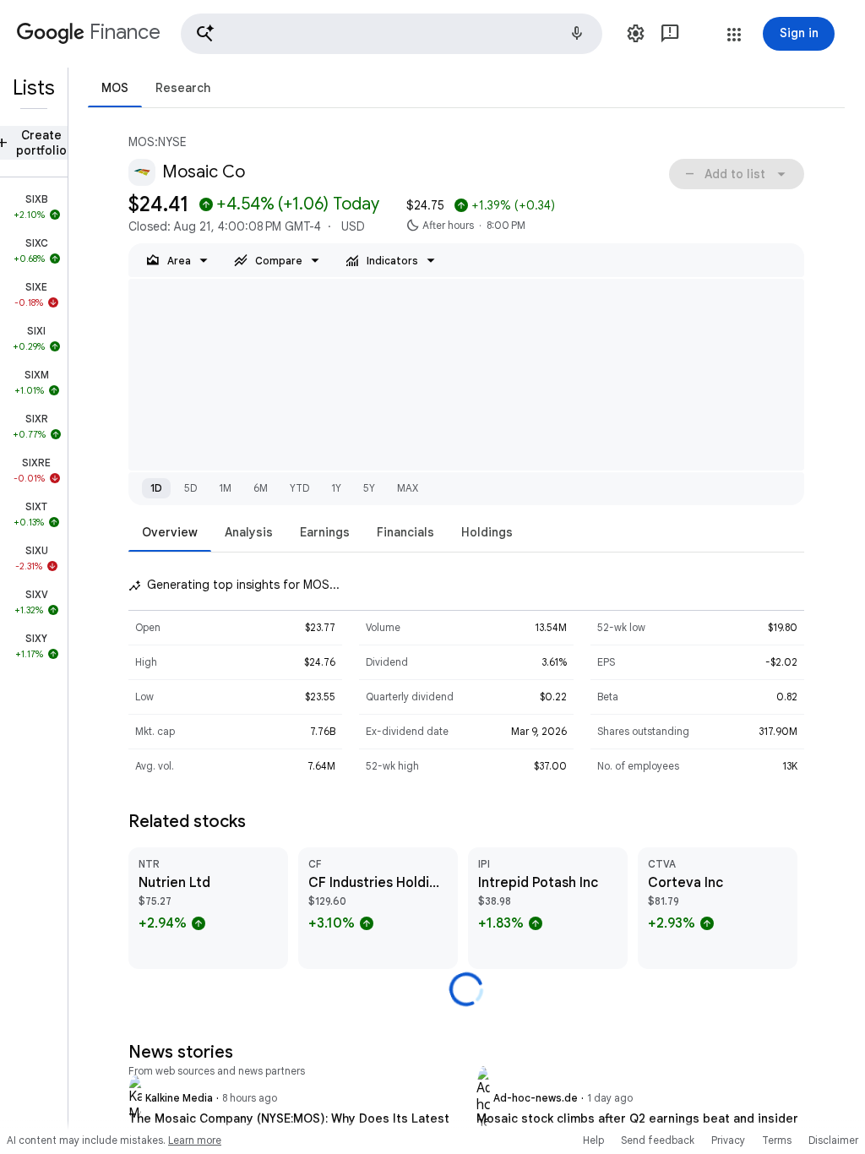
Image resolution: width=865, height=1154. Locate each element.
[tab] (115, 87)
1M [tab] (225, 488)
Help (593, 1140)
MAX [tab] (407, 488)
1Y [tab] (336, 488)
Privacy (728, 1140)
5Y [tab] (369, 488)
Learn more (194, 1140)
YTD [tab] (299, 488)
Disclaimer (833, 1140)
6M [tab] (260, 488)
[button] (391, 34)
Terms (777, 1140)
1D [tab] (156, 488)
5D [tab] (190, 488)
